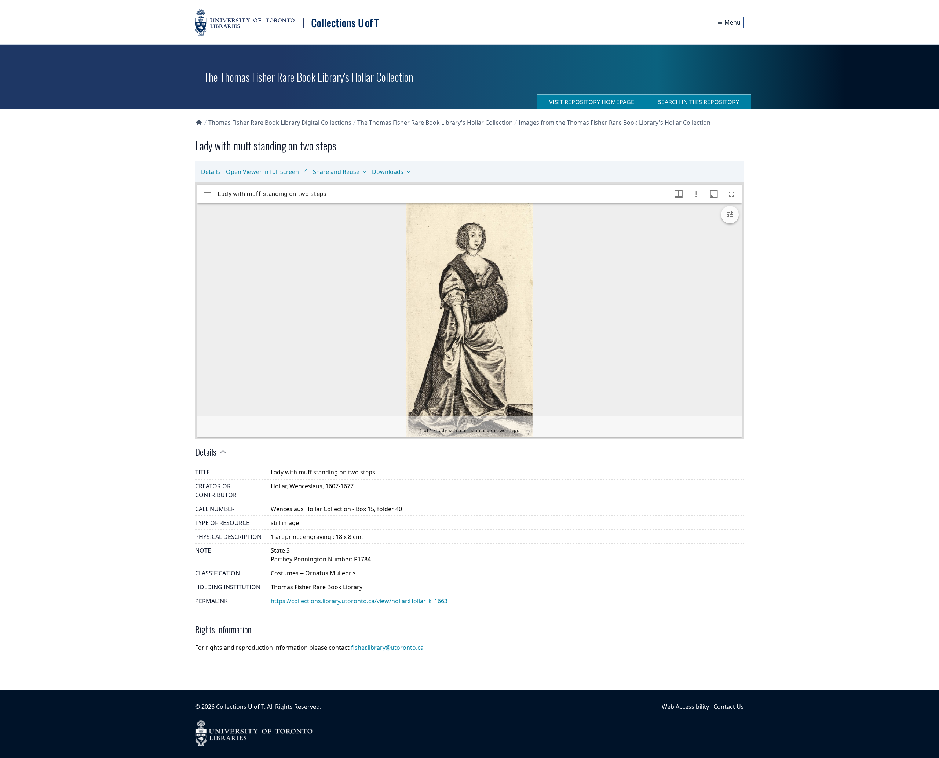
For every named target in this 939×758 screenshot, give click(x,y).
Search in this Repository (698, 102)
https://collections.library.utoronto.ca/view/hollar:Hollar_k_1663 (359, 601)
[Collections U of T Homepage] (198, 122)
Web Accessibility (685, 707)
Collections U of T (240, 707)
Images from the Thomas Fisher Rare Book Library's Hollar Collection (614, 123)
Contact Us (728, 707)
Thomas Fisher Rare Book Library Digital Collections (279, 123)
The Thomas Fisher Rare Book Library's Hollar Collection (435, 123)
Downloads (387, 172)
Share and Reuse (336, 172)
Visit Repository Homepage (591, 102)
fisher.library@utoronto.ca (387, 648)
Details (210, 172)
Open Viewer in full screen (262, 172)
